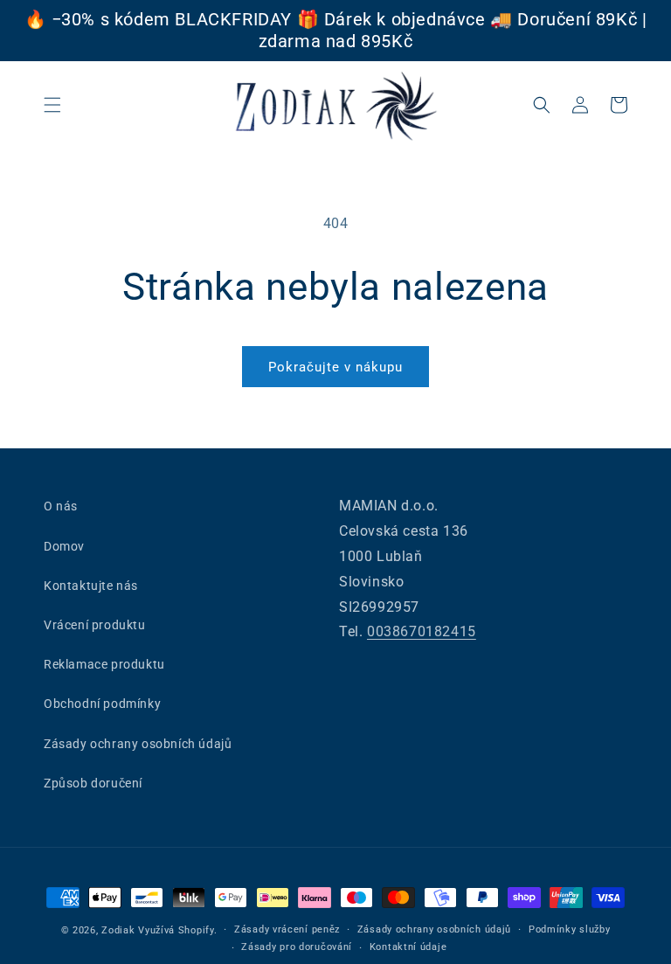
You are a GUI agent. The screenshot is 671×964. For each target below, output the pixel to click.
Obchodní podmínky (102, 704)
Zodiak (118, 930)
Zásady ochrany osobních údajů (138, 744)
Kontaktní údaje (408, 947)
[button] (52, 105)
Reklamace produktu (104, 664)
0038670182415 (421, 631)
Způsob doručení (93, 783)
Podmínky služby (570, 929)
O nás (61, 506)
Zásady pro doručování (296, 947)
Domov (64, 546)
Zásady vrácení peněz (287, 929)
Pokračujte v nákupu (335, 367)
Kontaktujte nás (91, 586)
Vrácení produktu (95, 625)
